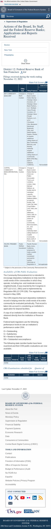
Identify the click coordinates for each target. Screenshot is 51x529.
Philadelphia (9, 55)
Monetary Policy (12, 417)
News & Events (11, 413)
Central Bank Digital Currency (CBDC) (21, 444)
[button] (3, 9)
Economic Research (13, 432)
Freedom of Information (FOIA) (18, 461)
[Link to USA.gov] (14, 511)
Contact (8, 453)
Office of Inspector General (16, 465)
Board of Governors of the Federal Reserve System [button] (27, 9)
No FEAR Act (11, 473)
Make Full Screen (36, 83)
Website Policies (12, 481)
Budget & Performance (14, 469)
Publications (10, 457)
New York (8, 50)
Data (7, 436)
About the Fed (11, 409)
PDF (24, 72)
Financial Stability (12, 425)
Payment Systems (13, 429)
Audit (28, 469)
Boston (7, 45)
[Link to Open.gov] (33, 511)
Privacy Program (28, 481)
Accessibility (10, 484)
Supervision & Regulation (17, 22)
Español (8, 477)
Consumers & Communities (16, 440)
